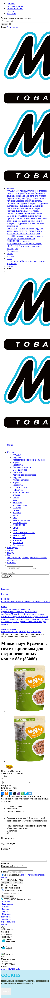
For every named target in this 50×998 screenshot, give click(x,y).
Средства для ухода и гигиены (21, 218)
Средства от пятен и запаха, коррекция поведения (24, 202)
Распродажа (12, 248)
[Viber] (18, 793)
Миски (17, 196)
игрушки (39, 228)
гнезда (19, 236)
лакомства (23, 231)
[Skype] (26, 793)
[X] (14, 793)
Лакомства (29, 193)
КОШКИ (11, 191)
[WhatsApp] (22, 793)
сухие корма (35, 631)
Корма (21, 193)
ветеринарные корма (19, 631)
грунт (22, 241)
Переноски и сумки (16, 198)
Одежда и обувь (14, 216)
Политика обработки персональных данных (8, 920)
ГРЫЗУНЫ (12, 228)
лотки (32, 231)
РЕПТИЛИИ (13, 241)
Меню (10, 445)
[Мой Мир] (10, 793)
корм (16, 231)
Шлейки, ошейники (34, 206)
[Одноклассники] (6, 793)
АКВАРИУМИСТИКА (18, 243)
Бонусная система (38, 261)
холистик (5, 631)
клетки (10, 231)
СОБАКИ (11, 208)
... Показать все (20, 470)
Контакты (11, 266)
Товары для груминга (38, 203)
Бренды (10, 256)
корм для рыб (35, 243)
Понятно (5, 991)
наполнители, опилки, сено (27, 233)
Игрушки (20, 191)
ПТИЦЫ (11, 236)
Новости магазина (13, 890)
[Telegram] (30, 793)
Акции (10, 253)
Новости (17, 261)
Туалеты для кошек (16, 206)
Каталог (10, 188)
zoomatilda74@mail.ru (11, 969)
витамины (25, 246)
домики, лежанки (26, 228)
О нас (9, 258)
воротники (36, 246)
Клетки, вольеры (24, 211)
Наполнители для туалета (34, 196)
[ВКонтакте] (2, 793)
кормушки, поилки (16, 238)
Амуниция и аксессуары (28, 208)
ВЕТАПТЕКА (13, 246)
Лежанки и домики (26, 213)
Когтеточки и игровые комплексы (29, 460)
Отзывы (25, 261)
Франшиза (12, 263)
